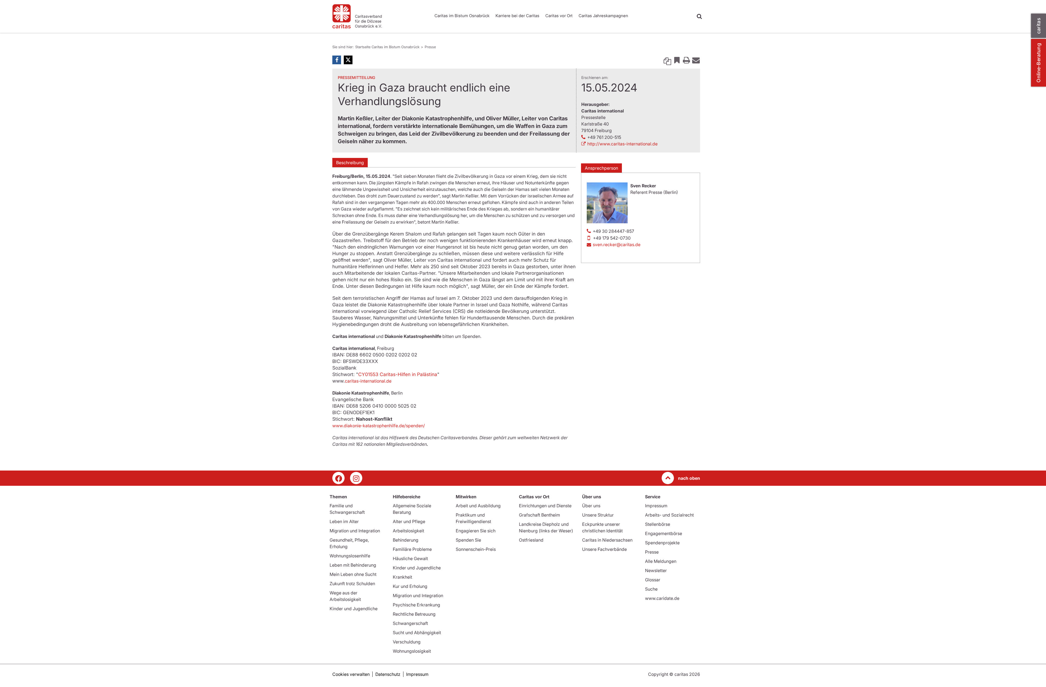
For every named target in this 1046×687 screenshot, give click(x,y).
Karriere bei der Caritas (517, 15)
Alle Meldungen (660, 561)
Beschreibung (350, 162)
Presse (430, 47)
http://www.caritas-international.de (622, 143)
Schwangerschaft (410, 623)
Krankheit (402, 577)
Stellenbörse (657, 524)
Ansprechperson (601, 168)
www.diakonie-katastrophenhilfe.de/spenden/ (378, 425)
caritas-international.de (368, 381)
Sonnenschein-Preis (476, 549)
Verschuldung (407, 642)
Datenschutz (387, 674)
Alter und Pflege (409, 521)
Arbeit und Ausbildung (478, 505)
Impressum (656, 505)
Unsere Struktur (598, 515)
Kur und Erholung (410, 586)
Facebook (336, 60)
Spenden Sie (468, 540)
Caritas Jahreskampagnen (603, 15)
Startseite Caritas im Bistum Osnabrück (387, 47)
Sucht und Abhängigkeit (417, 632)
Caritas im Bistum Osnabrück (461, 15)
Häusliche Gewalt (410, 558)
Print (686, 60)
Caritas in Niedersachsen (607, 540)
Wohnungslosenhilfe (350, 555)
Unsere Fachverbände (604, 549)
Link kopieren (667, 60)
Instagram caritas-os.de (356, 478)
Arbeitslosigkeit (408, 530)
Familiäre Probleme (412, 549)
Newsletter (656, 570)
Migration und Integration (355, 530)
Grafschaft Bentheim (539, 515)
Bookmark (677, 60)
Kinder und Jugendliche (354, 608)
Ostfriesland (531, 540)
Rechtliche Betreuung (414, 614)
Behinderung (405, 540)
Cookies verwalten (351, 674)
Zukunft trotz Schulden (352, 583)
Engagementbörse (663, 533)
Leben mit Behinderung (353, 565)
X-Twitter (348, 60)
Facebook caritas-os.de (338, 478)
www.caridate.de (662, 598)
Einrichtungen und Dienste (545, 505)
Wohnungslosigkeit (412, 651)
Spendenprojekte (662, 542)
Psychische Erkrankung (416, 604)
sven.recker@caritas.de (616, 244)
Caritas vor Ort (559, 15)
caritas (1038, 26)
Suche (651, 589)
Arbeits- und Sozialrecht (669, 515)
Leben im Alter (344, 521)
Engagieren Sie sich (475, 530)
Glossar (652, 579)
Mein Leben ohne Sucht (353, 574)
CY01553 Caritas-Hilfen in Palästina (397, 374)
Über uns (591, 505)
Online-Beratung (1038, 63)
